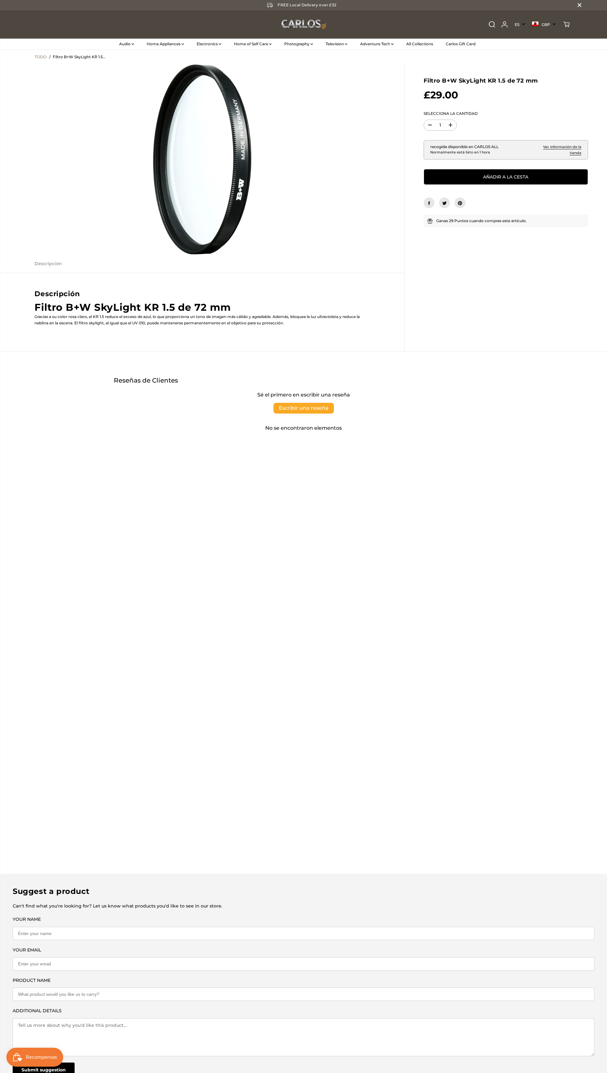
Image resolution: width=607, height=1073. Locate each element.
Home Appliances (164, 43)
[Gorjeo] (444, 203)
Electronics (208, 43)
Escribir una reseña (303, 408)
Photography (297, 43)
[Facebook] (429, 203)
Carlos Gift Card (460, 43)
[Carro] (566, 24)
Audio (125, 43)
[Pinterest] (460, 203)
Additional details (37, 1011)
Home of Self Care (251, 43)
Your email (27, 950)
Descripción (48, 263)
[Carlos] (303, 24)
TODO (40, 56)
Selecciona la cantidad (451, 113)
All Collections (419, 43)
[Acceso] (504, 24)
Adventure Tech (375, 43)
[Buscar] (492, 24)
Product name (32, 980)
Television (335, 43)
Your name (27, 919)
